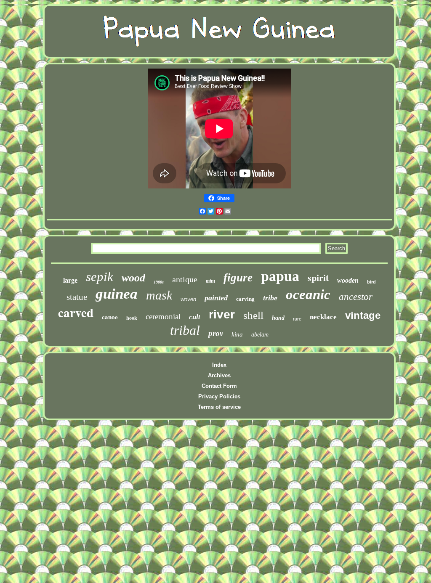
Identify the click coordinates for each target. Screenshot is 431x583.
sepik (99, 276)
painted (216, 298)
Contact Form (219, 386)
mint (210, 281)
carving (245, 299)
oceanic (308, 294)
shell (253, 315)
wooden (348, 280)
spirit (318, 277)
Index (219, 365)
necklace (323, 317)
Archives (219, 375)
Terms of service (219, 407)
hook (131, 318)
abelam (260, 334)
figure (238, 277)
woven (188, 299)
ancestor (355, 297)
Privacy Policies (219, 396)
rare (297, 318)
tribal (185, 330)
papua (280, 276)
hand (278, 318)
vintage (362, 315)
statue (77, 297)
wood (133, 278)
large (70, 280)
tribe (270, 298)
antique (184, 279)
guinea (117, 294)
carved (75, 312)
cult (194, 317)
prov (215, 333)
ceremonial (163, 316)
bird (371, 281)
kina (237, 334)
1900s (159, 282)
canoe (110, 316)
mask (159, 295)
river (222, 314)
